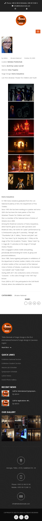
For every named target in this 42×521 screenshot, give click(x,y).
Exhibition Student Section (11, 363)
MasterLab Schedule (9, 367)
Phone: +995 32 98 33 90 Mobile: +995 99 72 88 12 (22, 3)
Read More (5, 347)
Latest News (6, 376)
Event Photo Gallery (9, 380)
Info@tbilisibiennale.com (22, 6)
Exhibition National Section (11, 359)
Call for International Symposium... (24, 391)
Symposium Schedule (9, 371)
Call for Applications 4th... (21, 401)
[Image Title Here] (8, 421)
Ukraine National (15, 58)
